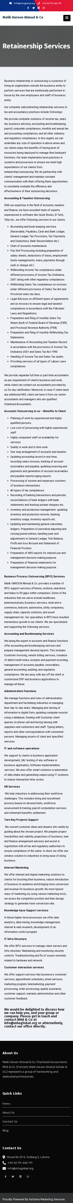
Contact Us (10, 1121)
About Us (9, 1112)
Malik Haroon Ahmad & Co (23, 17)
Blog (5, 1130)
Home (6, 1103)
